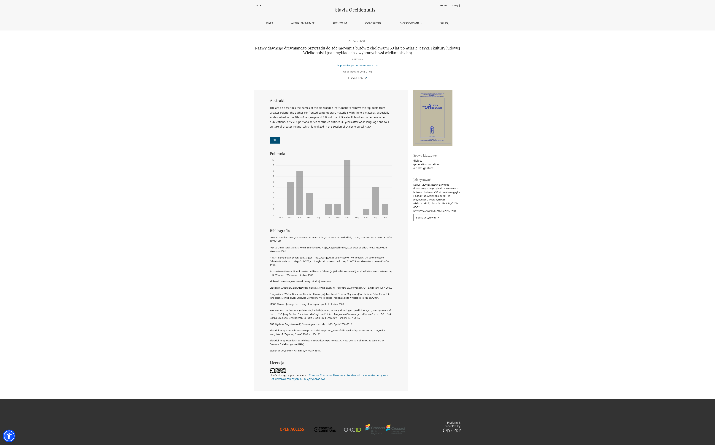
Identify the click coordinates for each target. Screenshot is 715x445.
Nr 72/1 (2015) (357, 40)
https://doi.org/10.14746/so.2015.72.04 (357, 65)
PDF (275, 140)
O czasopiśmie (410, 23)
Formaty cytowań (426, 217)
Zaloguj (456, 5)
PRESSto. (444, 5)
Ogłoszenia (373, 23)
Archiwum (340, 23)
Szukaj (444, 23)
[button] (9, 435)
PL (259, 5)
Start (269, 23)
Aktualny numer (303, 23)
